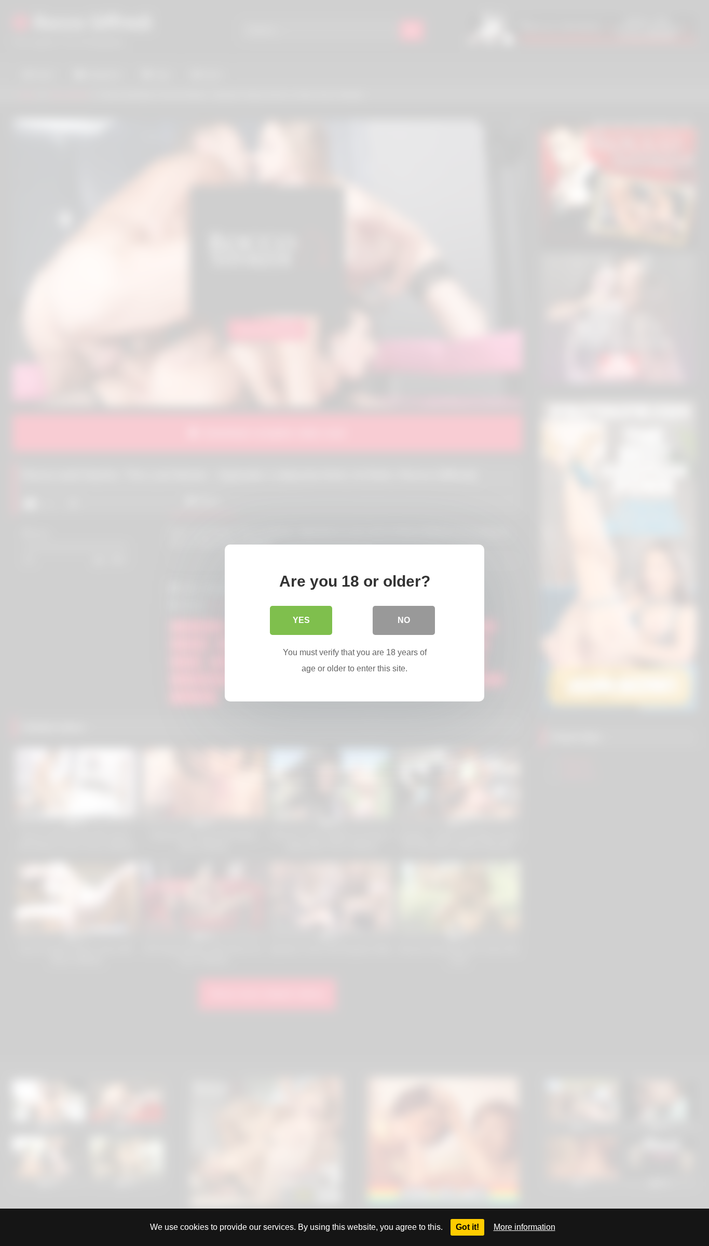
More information (524, 1227)
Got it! (467, 1227)
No (404, 620)
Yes (301, 620)
